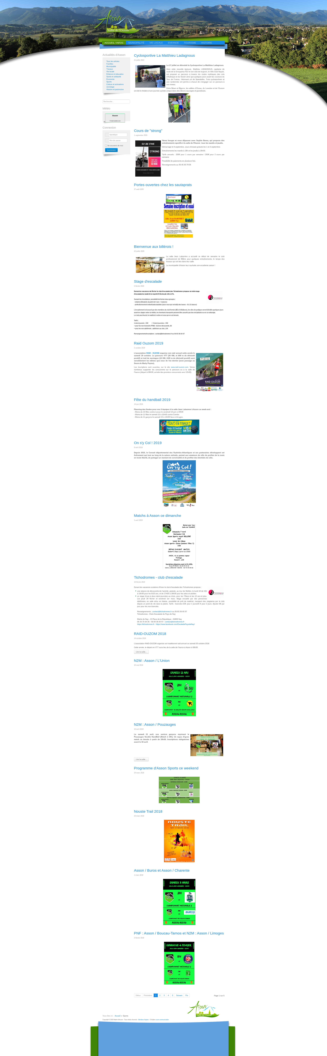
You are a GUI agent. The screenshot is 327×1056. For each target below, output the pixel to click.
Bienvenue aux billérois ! (153, 247)
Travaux (109, 69)
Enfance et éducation (115, 74)
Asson (115, 116)
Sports (109, 82)
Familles (109, 64)
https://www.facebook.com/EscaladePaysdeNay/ (175, 624)
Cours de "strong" (148, 131)
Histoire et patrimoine (115, 89)
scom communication (162, 1019)
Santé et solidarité (113, 77)
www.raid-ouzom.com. (180, 367)
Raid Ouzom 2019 (148, 343)
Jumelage (110, 87)
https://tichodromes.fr (145, 624)
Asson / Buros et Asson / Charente (162, 870)
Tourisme (190, 42)
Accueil (117, 1016)
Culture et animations (115, 84)
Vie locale (156, 42)
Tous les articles (112, 61)
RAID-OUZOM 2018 (150, 634)
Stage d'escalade (148, 281)
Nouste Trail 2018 (148, 811)
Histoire (206, 42)
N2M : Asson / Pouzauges (155, 724)
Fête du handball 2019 (152, 400)
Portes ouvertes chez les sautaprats (163, 185)
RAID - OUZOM (152, 353)
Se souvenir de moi (115, 146)
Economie (110, 79)
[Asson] (116, 33)
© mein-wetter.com (115, 121)
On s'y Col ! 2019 (148, 443)
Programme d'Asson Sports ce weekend (166, 768)
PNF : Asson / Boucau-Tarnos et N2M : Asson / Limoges (179, 933)
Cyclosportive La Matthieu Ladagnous (164, 55)
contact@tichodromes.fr (163, 334)
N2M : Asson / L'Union (152, 661)
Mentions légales (143, 1019)
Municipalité (136, 42)
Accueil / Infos (113, 42)
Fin (186, 995)
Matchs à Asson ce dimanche (157, 516)
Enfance (173, 42)
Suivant (179, 995)
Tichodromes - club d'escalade (158, 577)
